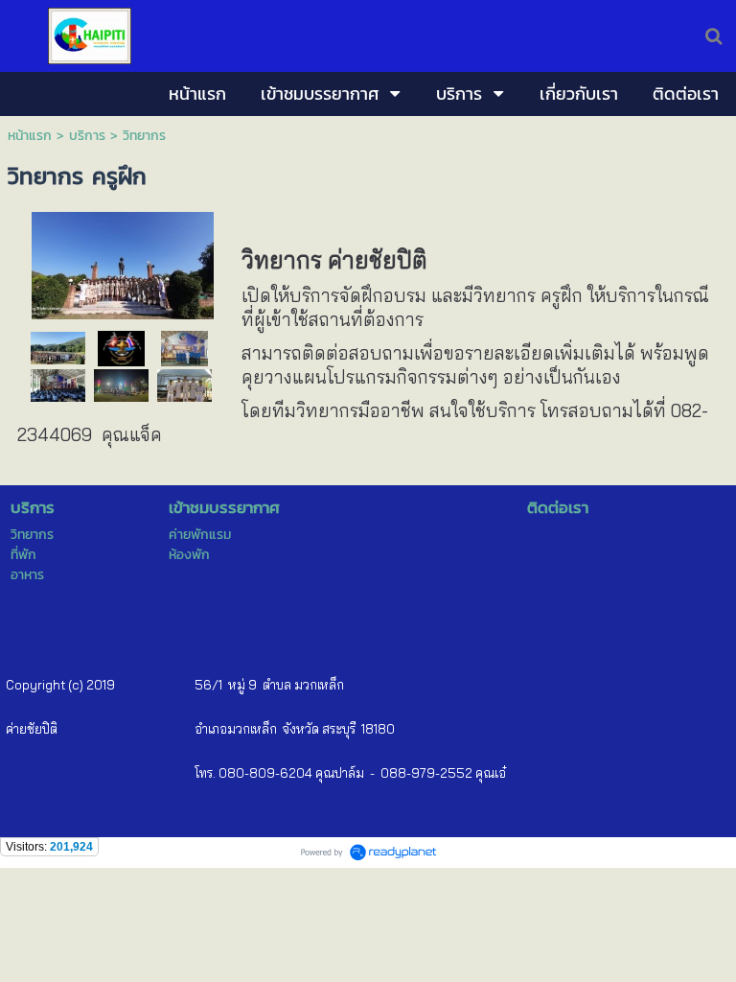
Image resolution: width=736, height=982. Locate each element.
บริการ (87, 136)
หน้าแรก (32, 136)
